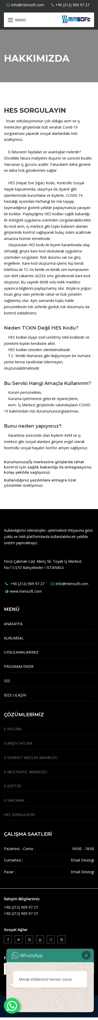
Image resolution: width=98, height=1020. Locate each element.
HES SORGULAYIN (19, 814)
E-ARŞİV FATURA (18, 743)
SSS (7, 680)
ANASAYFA (13, 623)
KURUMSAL (14, 638)
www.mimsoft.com (26, 591)
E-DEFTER (12, 785)
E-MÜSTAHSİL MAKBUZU (25, 771)
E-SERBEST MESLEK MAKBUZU (30, 757)
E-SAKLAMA (14, 800)
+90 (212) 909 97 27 (72, 4)
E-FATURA (12, 728)
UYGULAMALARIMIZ (21, 652)
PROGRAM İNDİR (18, 666)
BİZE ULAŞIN (15, 695)
